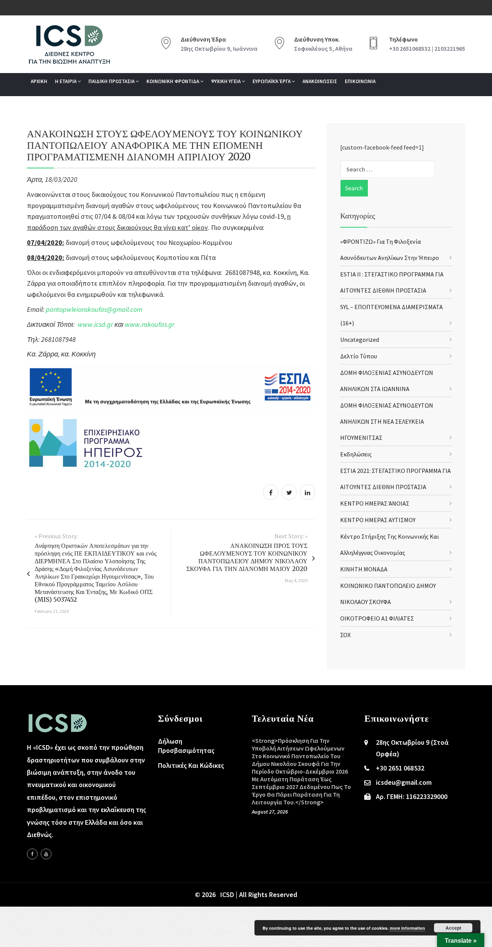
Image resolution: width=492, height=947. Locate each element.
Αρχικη (39, 81)
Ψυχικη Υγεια (226, 81)
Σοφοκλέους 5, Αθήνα (323, 48)
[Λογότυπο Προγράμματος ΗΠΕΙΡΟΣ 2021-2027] (84, 442)
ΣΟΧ (345, 635)
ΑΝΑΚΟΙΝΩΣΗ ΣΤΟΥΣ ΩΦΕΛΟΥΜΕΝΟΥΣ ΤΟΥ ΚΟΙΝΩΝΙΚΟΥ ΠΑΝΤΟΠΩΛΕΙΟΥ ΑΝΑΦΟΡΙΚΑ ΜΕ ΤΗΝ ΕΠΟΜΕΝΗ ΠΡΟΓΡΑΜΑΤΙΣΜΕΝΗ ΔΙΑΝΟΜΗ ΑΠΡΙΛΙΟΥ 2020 (165, 145)
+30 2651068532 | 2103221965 (427, 48)
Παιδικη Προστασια (112, 81)
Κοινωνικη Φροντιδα (173, 81)
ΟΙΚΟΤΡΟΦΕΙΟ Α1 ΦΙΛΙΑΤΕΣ (377, 618)
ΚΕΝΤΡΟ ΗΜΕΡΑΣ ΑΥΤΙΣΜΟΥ (378, 520)
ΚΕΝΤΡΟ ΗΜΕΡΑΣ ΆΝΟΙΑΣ (374, 503)
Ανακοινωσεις (320, 81)
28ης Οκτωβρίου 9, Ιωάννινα (219, 48)
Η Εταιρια (66, 81)
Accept (453, 927)
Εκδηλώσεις (356, 454)
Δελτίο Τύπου (358, 356)
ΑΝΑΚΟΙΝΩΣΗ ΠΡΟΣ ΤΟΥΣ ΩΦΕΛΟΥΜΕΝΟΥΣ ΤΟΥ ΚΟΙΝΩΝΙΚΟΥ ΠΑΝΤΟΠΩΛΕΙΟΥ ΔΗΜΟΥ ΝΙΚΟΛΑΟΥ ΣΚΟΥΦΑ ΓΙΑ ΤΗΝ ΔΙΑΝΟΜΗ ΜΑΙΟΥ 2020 (247, 557)
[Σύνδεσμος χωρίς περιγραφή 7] (46, 854)
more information (407, 928)
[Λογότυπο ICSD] (171, 387)
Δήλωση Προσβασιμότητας (186, 746)
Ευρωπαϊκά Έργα (272, 81)
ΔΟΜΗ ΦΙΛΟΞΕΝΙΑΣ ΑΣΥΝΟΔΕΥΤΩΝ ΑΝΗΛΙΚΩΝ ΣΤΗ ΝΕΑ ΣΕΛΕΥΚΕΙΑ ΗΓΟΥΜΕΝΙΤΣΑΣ (386, 421)
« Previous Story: (56, 536)
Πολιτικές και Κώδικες (191, 765)
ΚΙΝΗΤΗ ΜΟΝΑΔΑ (363, 569)
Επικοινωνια (360, 81)
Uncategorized (359, 339)
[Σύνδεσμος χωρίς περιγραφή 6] (32, 854)
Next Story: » (291, 536)
